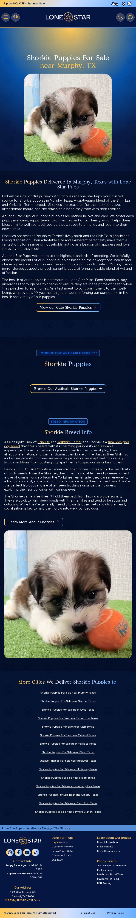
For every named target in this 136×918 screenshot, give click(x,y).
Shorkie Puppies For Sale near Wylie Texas (68, 709)
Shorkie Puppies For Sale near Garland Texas (68, 735)
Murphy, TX (50, 828)
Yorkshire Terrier (69, 442)
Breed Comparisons (108, 851)
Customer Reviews (62, 846)
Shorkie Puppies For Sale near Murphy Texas (68, 692)
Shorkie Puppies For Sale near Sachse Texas (68, 701)
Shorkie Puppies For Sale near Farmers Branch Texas (68, 811)
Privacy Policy (115, 912)
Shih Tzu (44, 442)
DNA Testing (104, 883)
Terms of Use (87, 912)
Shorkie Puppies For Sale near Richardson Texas (68, 718)
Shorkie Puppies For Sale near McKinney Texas (68, 769)
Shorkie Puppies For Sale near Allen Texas (68, 726)
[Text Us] (130, 17)
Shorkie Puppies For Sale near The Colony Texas (68, 794)
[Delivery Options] (115, 3)
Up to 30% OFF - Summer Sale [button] (24, 3)
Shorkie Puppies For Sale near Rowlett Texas (68, 743)
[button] (123, 3)
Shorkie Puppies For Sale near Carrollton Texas (68, 803)
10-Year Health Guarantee (111, 865)
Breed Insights (105, 846)
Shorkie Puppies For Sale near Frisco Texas (68, 777)
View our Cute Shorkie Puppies (66, 307)
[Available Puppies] (15, 17)
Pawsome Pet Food (108, 878)
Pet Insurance (104, 870)
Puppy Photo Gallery (63, 851)
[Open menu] (5, 17)
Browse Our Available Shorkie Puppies (65, 388)
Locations (32, 828)
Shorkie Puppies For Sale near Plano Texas (68, 752)
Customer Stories (62, 855)
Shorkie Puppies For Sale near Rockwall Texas (68, 760)
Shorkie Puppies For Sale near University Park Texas (68, 786)
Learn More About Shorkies (31, 522)
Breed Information (107, 842)
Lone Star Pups (12, 828)
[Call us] (120, 17)
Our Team (57, 859)
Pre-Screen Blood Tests (110, 874)
